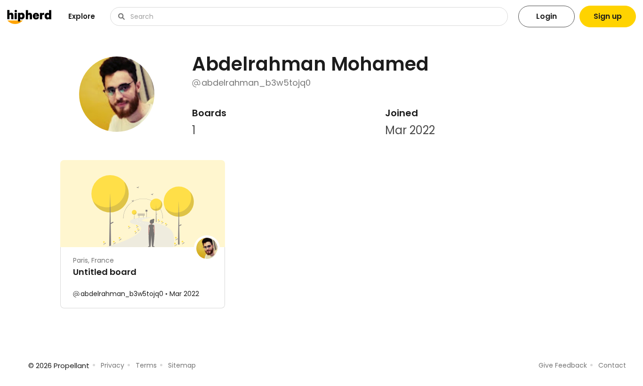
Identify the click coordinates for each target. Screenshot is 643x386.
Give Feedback (563, 365)
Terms (146, 365)
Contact (612, 365)
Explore (81, 16)
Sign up (608, 16)
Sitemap (182, 365)
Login (546, 16)
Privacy (112, 365)
